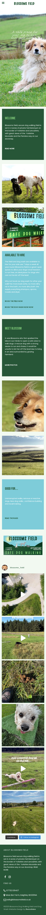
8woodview (31, 909)
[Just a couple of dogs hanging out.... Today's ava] (23, 812)
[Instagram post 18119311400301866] (23, 638)
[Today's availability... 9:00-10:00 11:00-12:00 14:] (23, 725)
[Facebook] (5, 877)
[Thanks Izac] (23, 594)
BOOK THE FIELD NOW (14, 301)
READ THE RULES (11, 518)
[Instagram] (10, 877)
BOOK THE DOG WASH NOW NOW (19, 307)
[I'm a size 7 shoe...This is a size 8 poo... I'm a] (23, 681)
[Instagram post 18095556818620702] (23, 768)
